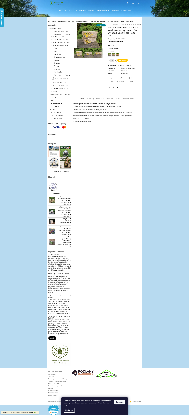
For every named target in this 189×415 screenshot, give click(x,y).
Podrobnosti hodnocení (115, 41)
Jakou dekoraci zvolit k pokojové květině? (59, 317)
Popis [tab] (82, 99)
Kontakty (50, 388)
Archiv (52, 338)
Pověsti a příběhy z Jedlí (60, 85)
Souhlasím (120, 402)
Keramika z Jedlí (55, 28)
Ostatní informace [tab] (128, 99)
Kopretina (56, 63)
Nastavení (69, 410)
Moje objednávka (53, 393)
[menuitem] (59, 10)
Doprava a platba (53, 390)
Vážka (55, 48)
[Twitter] (117, 87)
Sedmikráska (57, 72)
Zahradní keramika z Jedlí (60, 39)
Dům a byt (53, 97)
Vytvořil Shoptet (136, 401)
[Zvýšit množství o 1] (115, 60)
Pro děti (52, 109)
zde (65, 405)
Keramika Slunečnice (128, 68)
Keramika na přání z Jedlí (60, 31)
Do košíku (122, 60)
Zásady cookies (52, 395)
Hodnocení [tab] (109, 99)
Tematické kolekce (56, 103)
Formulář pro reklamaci (54, 383)
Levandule (56, 69)
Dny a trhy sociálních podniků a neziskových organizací (58, 274)
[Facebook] (113, 87)
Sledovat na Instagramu (61, 171)
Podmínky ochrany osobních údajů (58, 379)
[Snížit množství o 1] (109, 60)
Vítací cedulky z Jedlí (59, 82)
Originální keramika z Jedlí (61, 88)
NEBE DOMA (137, 24)
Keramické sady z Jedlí (60, 45)
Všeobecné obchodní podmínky (57, 381)
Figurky (55, 91)
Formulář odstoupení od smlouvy (57, 386)
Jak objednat (51, 374)
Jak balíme (51, 376)
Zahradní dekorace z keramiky (60, 94)
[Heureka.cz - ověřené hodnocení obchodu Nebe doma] (53, 409)
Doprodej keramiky (56, 118)
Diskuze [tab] (117, 99)
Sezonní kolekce (55, 112)
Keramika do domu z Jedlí (61, 42)
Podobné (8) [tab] (100, 99)
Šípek (55, 51)
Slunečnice (57, 54)
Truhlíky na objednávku (57, 115)
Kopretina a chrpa (59, 57)
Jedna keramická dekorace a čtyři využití (59, 296)
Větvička (56, 66)
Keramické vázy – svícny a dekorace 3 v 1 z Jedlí (60, 35)
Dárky (52, 100)
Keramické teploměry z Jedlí (59, 78)
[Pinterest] (110, 87)
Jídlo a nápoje (54, 106)
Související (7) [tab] (90, 99)
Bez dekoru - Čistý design (61, 75)
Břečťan (56, 60)
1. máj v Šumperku (54, 254)
